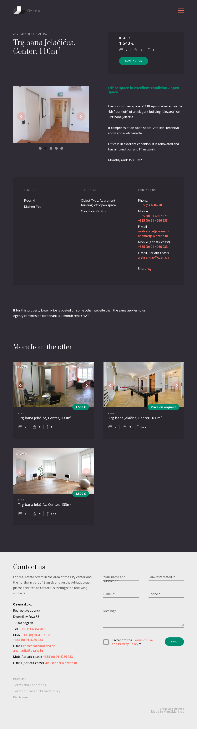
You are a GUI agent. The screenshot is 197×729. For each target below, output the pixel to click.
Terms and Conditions (29, 684)
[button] (40, 148)
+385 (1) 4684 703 (151, 205)
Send (174, 641)
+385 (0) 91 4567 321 (153, 215)
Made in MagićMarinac (167, 710)
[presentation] (21, 116)
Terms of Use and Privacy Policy (132, 642)
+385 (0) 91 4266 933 (153, 220)
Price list (19, 678)
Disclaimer (20, 697)
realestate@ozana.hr (154, 231)
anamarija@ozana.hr (153, 235)
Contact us (133, 61)
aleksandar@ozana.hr (154, 257)
